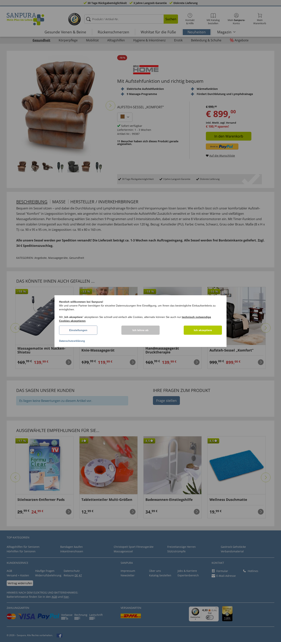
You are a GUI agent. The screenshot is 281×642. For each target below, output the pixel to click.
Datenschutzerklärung (72, 341)
